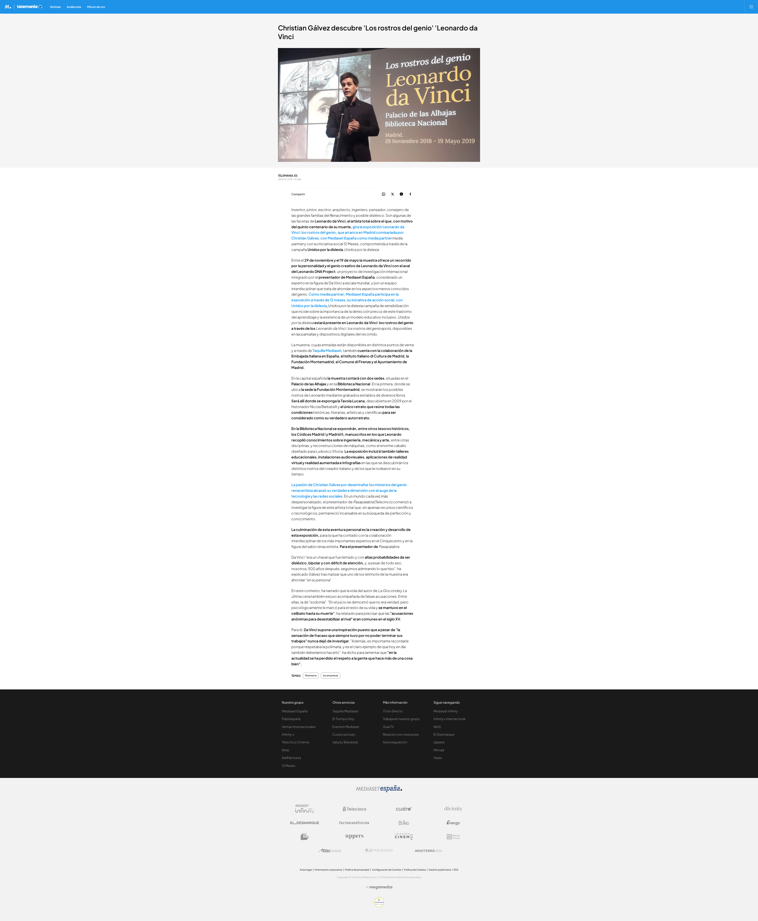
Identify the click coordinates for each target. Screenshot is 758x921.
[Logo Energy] (453, 823)
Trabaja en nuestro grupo (401, 719)
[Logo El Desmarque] (304, 823)
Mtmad (438, 750)
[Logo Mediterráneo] (428, 850)
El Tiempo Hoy (343, 719)
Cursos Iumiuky (343, 734)
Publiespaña (291, 719)
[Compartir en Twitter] (392, 194)
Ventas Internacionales (299, 727)
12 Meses (288, 766)
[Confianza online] (379, 906)
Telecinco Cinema (295, 742)
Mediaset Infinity (445, 711)
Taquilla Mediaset (326, 350)
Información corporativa (328, 869)
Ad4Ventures (291, 758)
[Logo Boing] (404, 823)
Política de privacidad (357, 869)
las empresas (330, 675)
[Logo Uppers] (354, 837)
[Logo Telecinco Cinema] (404, 836)
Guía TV (388, 727)
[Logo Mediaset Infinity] (304, 809)
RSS (456, 869)
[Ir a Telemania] (29, 7)
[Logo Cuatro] (404, 809)
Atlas (285, 750)
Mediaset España (295, 711)
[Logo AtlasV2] (329, 850)
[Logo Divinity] (453, 809)
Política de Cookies (415, 869)
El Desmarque (443, 734)
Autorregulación (395, 742)
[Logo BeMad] (305, 837)
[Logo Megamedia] (381, 887)
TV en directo (393, 711)
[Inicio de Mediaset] (8, 7)
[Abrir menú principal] (751, 7)
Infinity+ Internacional (449, 719)
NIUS (437, 727)
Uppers (439, 742)
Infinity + (288, 734)
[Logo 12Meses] (453, 836)
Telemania (311, 675)
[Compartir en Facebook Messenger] (401, 194)
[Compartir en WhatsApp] (383, 194)
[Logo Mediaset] (379, 791)
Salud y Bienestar (345, 742)
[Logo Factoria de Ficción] (354, 823)
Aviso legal (306, 869)
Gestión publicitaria (440, 869)
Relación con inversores (401, 734)
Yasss (437, 758)
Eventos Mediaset (345, 727)
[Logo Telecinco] (354, 809)
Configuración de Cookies (386, 869)
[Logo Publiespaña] (379, 850)
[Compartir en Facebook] (410, 194)
